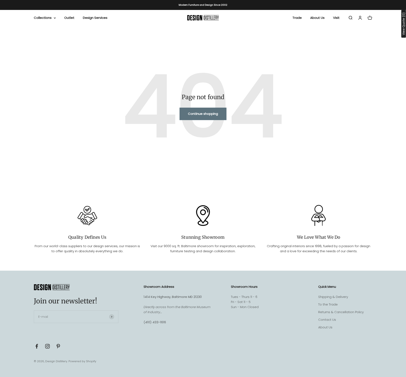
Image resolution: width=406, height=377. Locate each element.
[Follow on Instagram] (47, 346)
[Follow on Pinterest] (58, 346)
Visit (336, 17)
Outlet (69, 17)
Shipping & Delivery (333, 297)
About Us (317, 17)
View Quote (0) (404, 23)
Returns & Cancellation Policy (341, 312)
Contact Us (327, 319)
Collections (43, 17)
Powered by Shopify (82, 361)
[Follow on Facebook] (37, 346)
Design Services (95, 17)
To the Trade (328, 304)
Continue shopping (203, 113)
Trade (297, 17)
